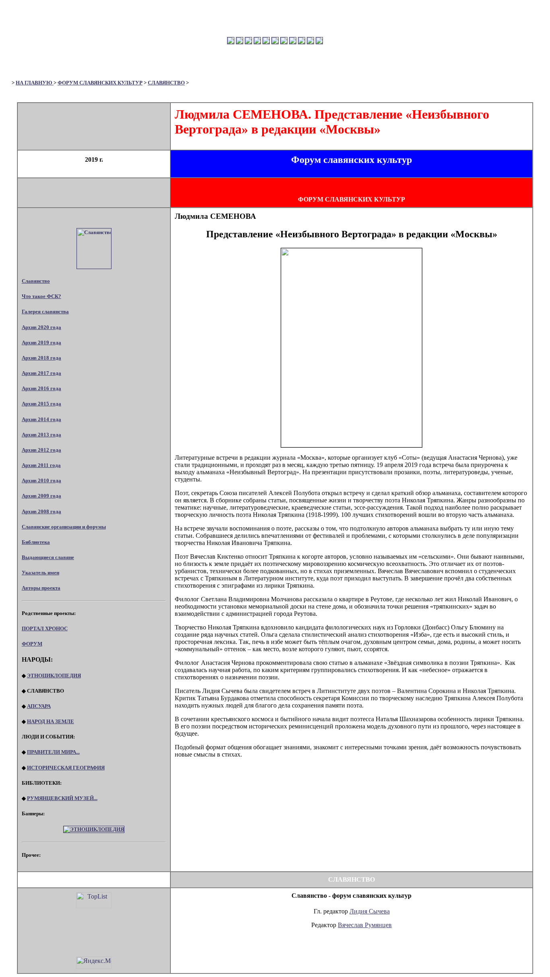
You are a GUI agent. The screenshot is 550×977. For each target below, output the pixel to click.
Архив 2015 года (41, 404)
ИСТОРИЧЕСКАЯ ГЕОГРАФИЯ (66, 768)
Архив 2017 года (41, 373)
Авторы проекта (41, 588)
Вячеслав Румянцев (365, 924)
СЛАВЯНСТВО (166, 83)
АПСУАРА (39, 706)
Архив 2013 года (41, 435)
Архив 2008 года (41, 511)
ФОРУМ (32, 644)
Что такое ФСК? (41, 296)
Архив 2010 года (41, 480)
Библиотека (36, 542)
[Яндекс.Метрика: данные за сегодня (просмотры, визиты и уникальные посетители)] (94, 962)
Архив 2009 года (41, 496)
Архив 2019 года (41, 342)
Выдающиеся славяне (48, 557)
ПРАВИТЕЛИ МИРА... (53, 752)
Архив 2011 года (41, 465)
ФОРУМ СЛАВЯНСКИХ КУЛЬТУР (100, 83)
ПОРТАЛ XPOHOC (45, 628)
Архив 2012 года (41, 450)
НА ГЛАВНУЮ (35, 83)
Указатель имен (40, 573)
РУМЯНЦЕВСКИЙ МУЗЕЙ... (62, 798)
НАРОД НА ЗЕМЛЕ (50, 721)
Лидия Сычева (369, 911)
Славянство (36, 281)
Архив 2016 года (41, 388)
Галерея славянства (45, 312)
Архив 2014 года (41, 419)
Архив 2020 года (41, 327)
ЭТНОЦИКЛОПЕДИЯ (54, 676)
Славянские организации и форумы (64, 527)
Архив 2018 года (41, 358)
